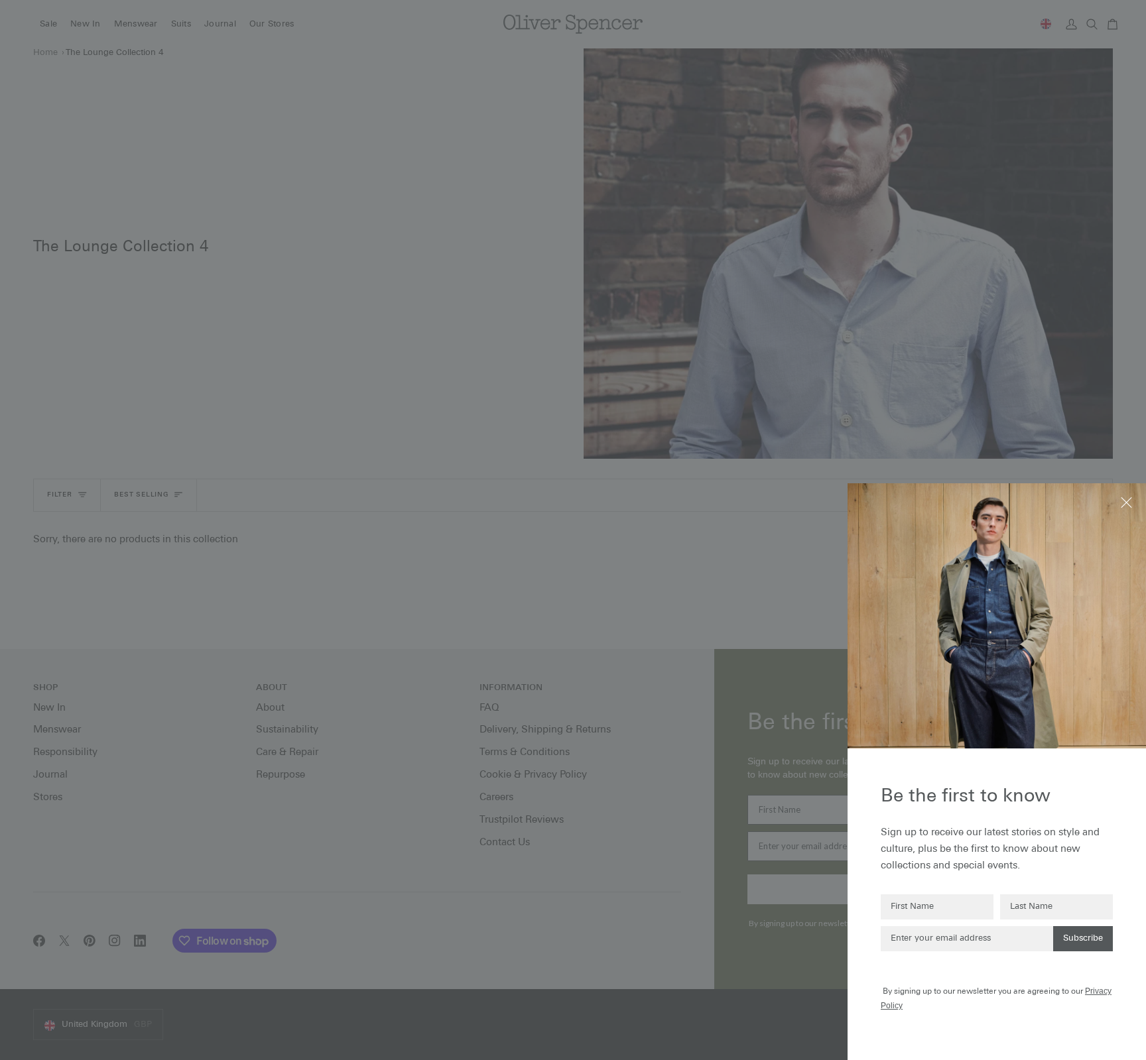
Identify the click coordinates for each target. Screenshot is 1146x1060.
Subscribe (1083, 938)
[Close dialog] (1127, 501)
